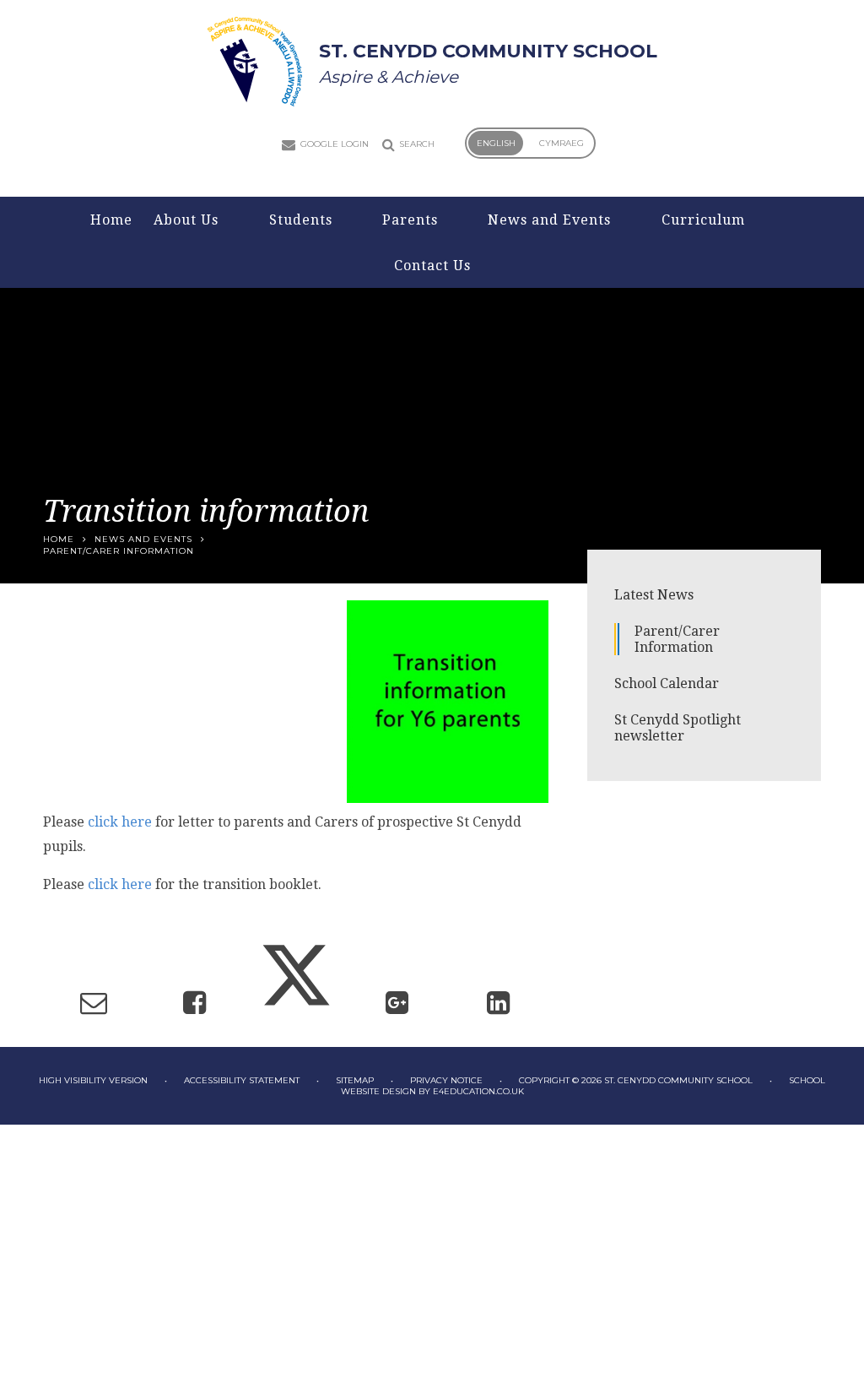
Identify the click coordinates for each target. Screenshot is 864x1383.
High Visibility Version (93, 1080)
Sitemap (355, 1080)
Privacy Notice (446, 1080)
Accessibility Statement (242, 1080)
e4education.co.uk (478, 1091)
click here (120, 822)
